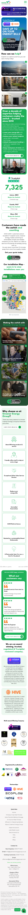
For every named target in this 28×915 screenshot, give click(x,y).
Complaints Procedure (6, 896)
